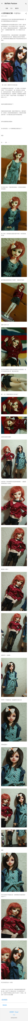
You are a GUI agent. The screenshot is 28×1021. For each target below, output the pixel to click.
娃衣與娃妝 (4, 999)
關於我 (16, 8)
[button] (26, 14)
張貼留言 (5, 1005)
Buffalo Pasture (11, 3)
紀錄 (7, 8)
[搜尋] (26, 4)
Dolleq (14, 1014)
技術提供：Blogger (14, 1012)
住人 (11, 8)
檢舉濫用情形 (14, 1017)
